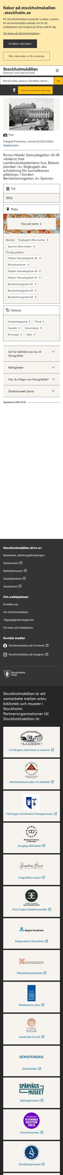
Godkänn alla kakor (20, 43)
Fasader (12, 328)
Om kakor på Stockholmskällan (21, 33)
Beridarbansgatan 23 (21, 297)
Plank (38, 321)
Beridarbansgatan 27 (21, 284)
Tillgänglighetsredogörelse (18, 620)
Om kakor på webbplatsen (18, 627)
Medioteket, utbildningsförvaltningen (24, 555)
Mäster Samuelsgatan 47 (23, 277)
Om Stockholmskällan (15, 612)
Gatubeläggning (17, 321)
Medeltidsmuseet (13, 571)
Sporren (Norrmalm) (20, 246)
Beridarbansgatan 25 (21, 290)
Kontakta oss (10, 604)
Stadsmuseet (10, 145)
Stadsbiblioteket (12, 578)
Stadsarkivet (10, 586)
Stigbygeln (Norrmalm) (32, 240)
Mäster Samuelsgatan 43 (23, 271)
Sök (58, 80)
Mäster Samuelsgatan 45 (23, 258)
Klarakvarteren (17, 264)
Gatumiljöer (32, 328)
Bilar (29, 334)
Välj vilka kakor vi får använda (26, 56)
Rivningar (13, 334)
